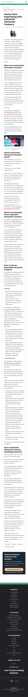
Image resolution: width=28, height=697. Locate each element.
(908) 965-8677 (14, 667)
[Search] (13, 1)
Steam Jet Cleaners (14, 628)
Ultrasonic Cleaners (14, 615)
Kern (14, 647)
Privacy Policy (14, 603)
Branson (14, 641)
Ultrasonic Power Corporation (14, 653)
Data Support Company (14, 645)
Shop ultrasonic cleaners (14, 569)
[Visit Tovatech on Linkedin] (15, 663)
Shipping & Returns (14, 605)
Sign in (11, 599)
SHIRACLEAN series (16, 221)
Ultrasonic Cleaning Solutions (14, 619)
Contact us (14, 688)
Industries (14, 594)
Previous (2, 695)
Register (17, 599)
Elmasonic (14, 638)
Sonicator (14, 626)
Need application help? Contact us (14, 572)
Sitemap (14, 601)
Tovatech (14, 640)
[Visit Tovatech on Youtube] (13, 663)
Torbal (14, 651)
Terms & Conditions (14, 607)
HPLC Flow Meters (14, 620)
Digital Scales (14, 624)
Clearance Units (14, 592)
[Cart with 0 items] (9, 2)
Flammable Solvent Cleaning (14, 617)
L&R (14, 649)
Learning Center (14, 596)
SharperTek (14, 643)
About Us (14, 598)
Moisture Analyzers (14, 622)
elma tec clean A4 (16, 309)
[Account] (12, 2)
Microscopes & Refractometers (14, 630)
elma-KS (6, 324)
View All (14, 655)
